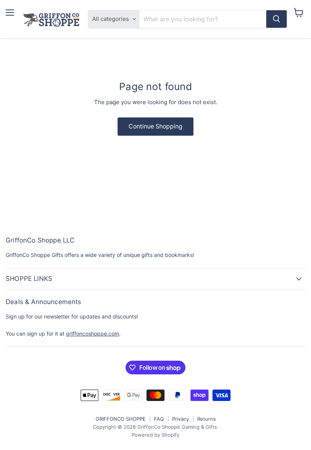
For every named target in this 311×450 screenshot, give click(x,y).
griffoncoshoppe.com (92, 333)
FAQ (159, 419)
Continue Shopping (155, 126)
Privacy (180, 419)
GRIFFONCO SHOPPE (121, 419)
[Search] (276, 19)
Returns (206, 419)
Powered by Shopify (155, 435)
